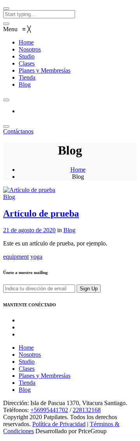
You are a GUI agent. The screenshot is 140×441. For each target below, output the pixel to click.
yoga (36, 256)
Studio (27, 361)
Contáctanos (18, 131)
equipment (16, 256)
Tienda (27, 382)
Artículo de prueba (41, 213)
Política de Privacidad (59, 424)
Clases (27, 368)
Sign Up (89, 289)
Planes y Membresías (44, 375)
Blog (9, 197)
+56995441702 (49, 410)
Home (78, 169)
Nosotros (30, 354)
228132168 (87, 410)
